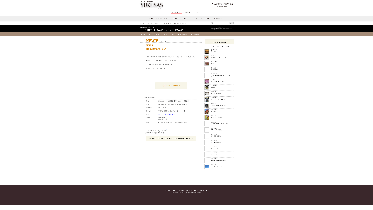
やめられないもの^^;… (217, 117)
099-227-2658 (213, 29)
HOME (151, 18)
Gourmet (174, 18)
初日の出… (214, 51)
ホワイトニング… (216, 148)
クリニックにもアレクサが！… (219, 99)
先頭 (213, 46)
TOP (144, 34)
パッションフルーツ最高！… (218, 81)
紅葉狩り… (214, 111)
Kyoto (197, 12)
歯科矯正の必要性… (216, 136)
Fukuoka (187, 12)
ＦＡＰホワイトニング (168, 34)
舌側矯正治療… (215, 69)
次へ (223, 46)
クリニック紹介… (216, 142)
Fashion (207, 18)
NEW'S (150, 34)
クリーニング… (215, 154)
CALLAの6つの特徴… (217, 130)
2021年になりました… (217, 166)
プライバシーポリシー (171, 190)
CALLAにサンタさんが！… (218, 57)
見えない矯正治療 (182, 34)
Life (196, 18)
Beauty (185, 18)
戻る (218, 46)
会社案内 (181, 190)
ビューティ (149, 23)
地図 (157, 34)
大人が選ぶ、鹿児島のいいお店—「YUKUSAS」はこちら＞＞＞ (170, 138)
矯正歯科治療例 (195, 34)
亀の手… (213, 87)
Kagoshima (176, 12)
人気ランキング (163, 18)
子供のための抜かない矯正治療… (220, 123)
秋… (212, 63)
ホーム (142, 23)
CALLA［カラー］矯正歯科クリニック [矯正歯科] (167, 23)
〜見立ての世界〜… (216, 93)
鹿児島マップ (218, 18)
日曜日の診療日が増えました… (219, 160)
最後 (228, 46)
